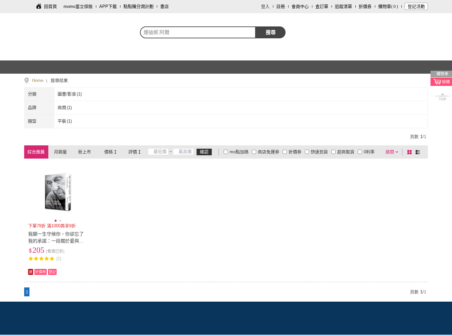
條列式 (419, 152)
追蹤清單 (343, 6)
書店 (164, 6)
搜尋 (271, 32)
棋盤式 (410, 152)
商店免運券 (268, 151)
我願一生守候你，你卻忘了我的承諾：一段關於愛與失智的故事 (56, 240)
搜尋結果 (58, 80)
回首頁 (50, 6)
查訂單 (321, 6)
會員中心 (300, 6)
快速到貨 (319, 151)
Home (37, 80)
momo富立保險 (78, 6)
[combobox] (198, 32)
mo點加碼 (239, 151)
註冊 (280, 6)
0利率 (369, 151)
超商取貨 (345, 151)
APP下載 (108, 6)
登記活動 (416, 6)
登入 (265, 6)
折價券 (365, 6)
